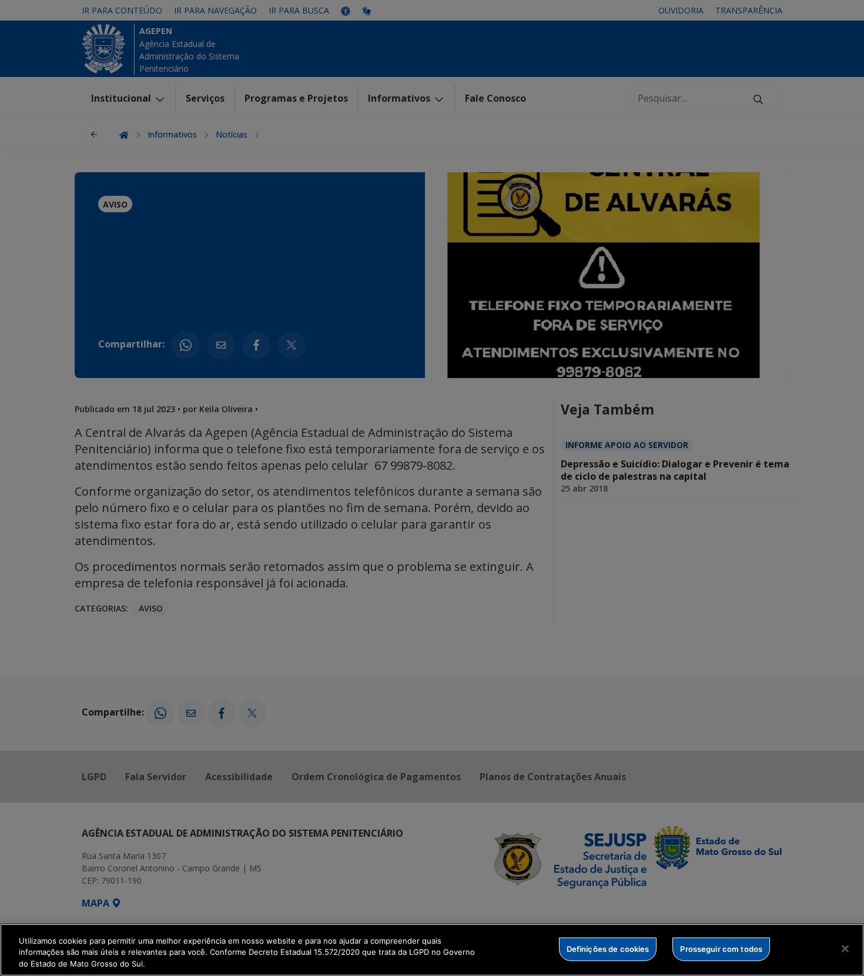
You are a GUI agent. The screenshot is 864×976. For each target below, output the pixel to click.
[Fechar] (845, 948)
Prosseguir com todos (721, 948)
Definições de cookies (608, 948)
